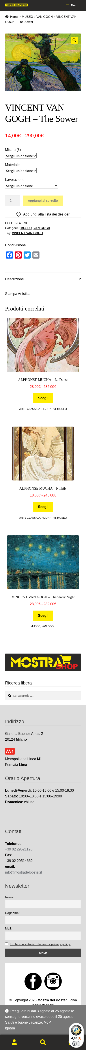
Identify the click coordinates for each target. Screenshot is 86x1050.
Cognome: (12, 913)
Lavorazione (14, 180)
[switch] (76, 1043)
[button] (74, 40)
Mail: (8, 928)
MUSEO (27, 16)
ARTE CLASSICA (29, 409)
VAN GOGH (44, 16)
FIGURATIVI (48, 409)
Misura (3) (13, 150)
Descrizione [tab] (14, 279)
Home (14, 16)
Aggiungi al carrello (43, 200)
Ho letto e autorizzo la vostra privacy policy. (40, 944)
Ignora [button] (10, 1028)
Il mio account (14, 1042)
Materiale (12, 165)
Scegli (43, 398)
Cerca (43, 1042)
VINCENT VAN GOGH (27, 233)
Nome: (9, 897)
